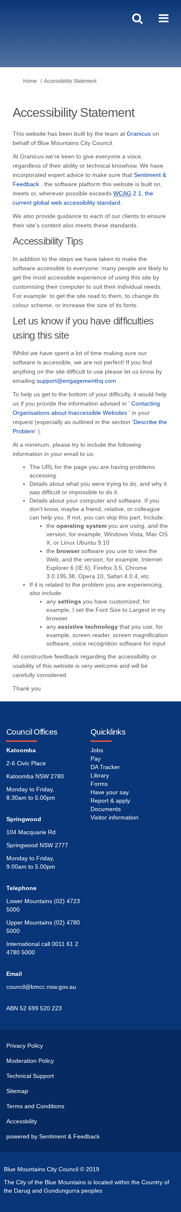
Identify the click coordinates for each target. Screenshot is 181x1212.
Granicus (139, 133)
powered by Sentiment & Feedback (53, 1136)
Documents (105, 809)
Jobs (96, 750)
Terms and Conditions (35, 1106)
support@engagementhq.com (76, 380)
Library (99, 775)
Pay (95, 758)
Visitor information (114, 817)
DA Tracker (105, 767)
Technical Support (30, 1075)
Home (30, 81)
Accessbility (21, 1121)
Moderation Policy (30, 1060)
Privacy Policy (24, 1045)
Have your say (109, 792)
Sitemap (17, 1091)
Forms (99, 783)
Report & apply (110, 800)
